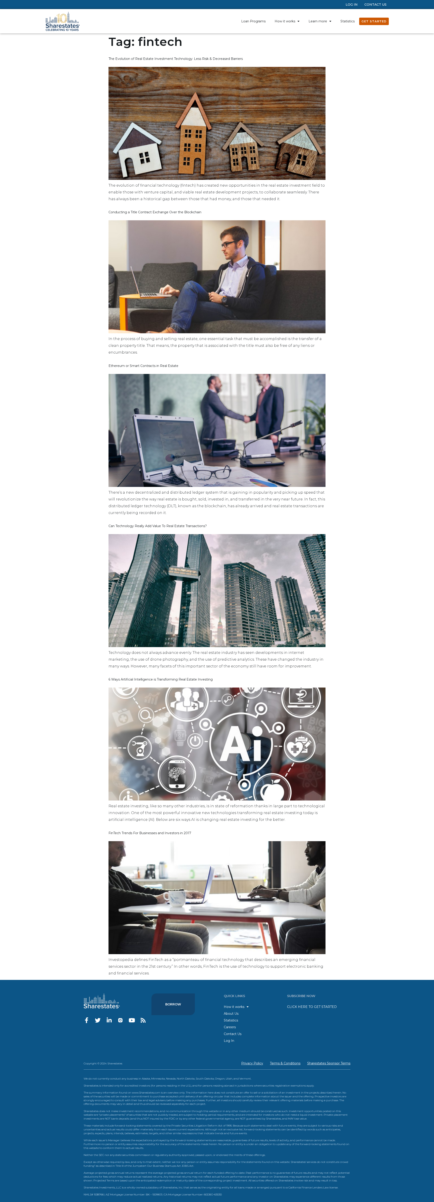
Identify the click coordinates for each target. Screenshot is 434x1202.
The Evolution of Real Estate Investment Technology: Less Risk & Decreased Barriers (175, 59)
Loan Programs (253, 21)
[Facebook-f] (86, 1020)
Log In (352, 4)
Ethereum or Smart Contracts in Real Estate (143, 366)
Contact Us (375, 4)
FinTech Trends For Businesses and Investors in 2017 (149, 833)
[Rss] (143, 1020)
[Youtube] (131, 1020)
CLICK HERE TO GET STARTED (312, 1007)
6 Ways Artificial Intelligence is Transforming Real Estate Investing (160, 679)
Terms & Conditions (285, 1063)
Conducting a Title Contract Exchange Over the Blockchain (154, 212)
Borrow (173, 1004)
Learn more (318, 21)
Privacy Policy (252, 1063)
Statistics (347, 21)
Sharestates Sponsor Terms (328, 1063)
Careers (230, 1027)
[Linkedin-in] (109, 1020)
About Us (231, 1014)
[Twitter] (98, 1020)
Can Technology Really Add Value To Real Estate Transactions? (157, 526)
